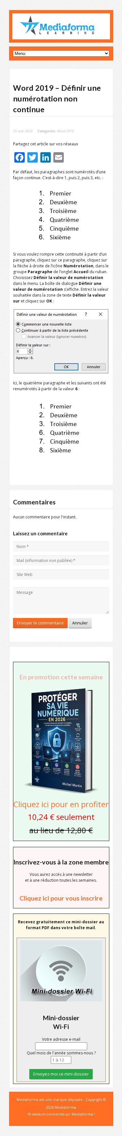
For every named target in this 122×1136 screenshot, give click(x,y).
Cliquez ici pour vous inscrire (61, 898)
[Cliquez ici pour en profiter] (61, 793)
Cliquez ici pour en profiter (61, 804)
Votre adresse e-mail (61, 1039)
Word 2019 (65, 130)
